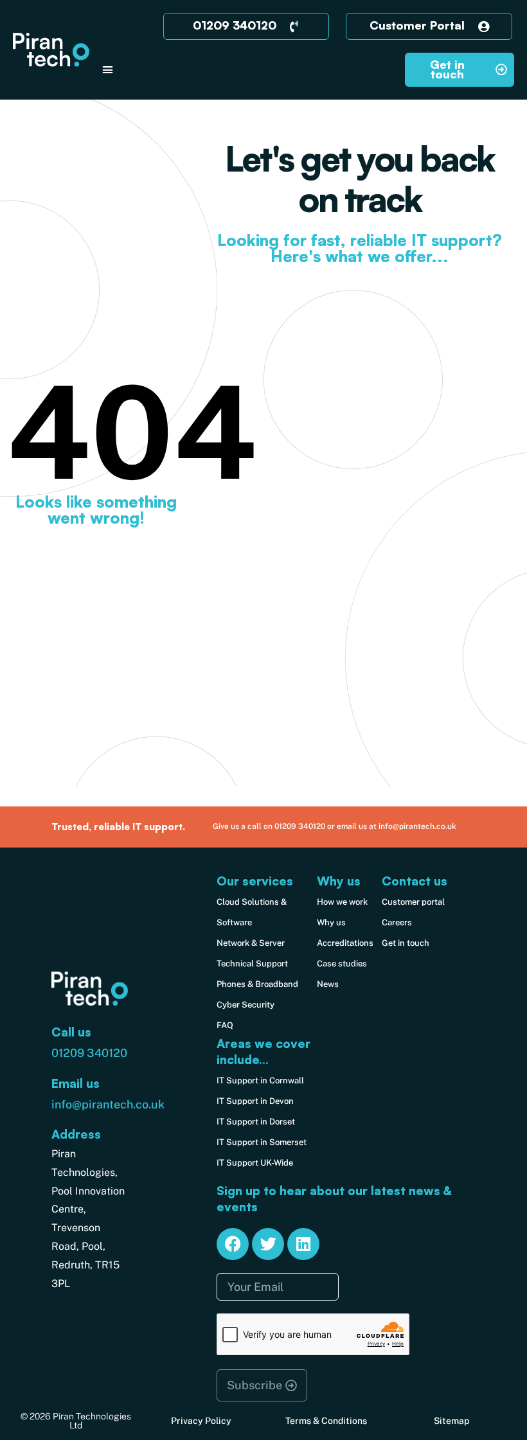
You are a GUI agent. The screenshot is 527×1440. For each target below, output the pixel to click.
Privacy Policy (201, 1421)
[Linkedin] (303, 1244)
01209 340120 (89, 1053)
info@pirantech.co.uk (108, 1104)
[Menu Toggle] (107, 69)
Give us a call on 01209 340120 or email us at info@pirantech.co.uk (334, 826)
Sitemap (451, 1421)
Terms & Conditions (326, 1421)
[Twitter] (268, 1244)
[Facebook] (233, 1244)
